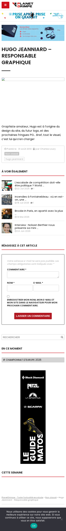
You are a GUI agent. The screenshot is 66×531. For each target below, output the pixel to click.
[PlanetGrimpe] (22, 4)
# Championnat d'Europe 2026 (22, 360)
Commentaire (16, 269)
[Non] (61, 519)
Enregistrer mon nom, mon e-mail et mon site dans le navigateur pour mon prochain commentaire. (32, 302)
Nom (11, 282)
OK (34, 525)
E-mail (38, 282)
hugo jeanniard (14, 159)
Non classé (11, 153)
